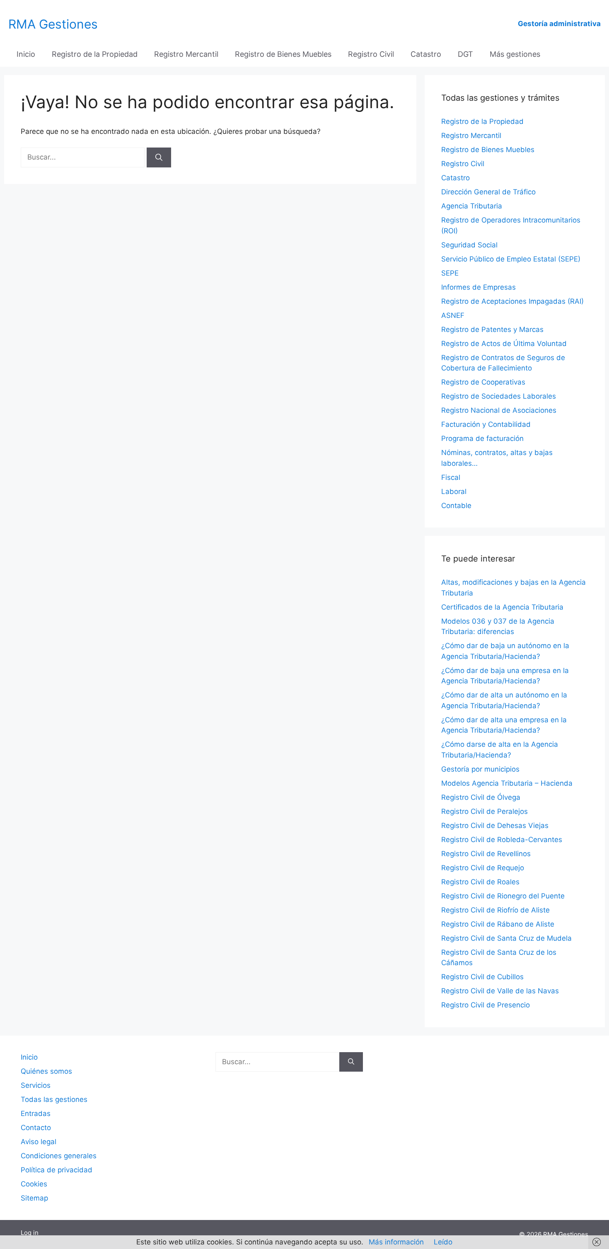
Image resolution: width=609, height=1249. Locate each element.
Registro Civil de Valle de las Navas (500, 991)
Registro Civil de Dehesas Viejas (495, 825)
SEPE (450, 273)
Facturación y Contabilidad (486, 424)
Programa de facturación (482, 438)
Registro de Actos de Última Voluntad (504, 343)
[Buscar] (159, 157)
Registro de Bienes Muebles (283, 54)
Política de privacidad (56, 1170)
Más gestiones (515, 54)
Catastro (426, 54)
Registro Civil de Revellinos (486, 854)
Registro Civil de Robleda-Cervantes (501, 839)
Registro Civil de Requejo (482, 868)
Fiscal (450, 477)
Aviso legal (38, 1142)
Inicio (26, 54)
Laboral (453, 491)
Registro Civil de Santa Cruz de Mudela (506, 938)
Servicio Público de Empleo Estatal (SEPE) (510, 259)
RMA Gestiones (53, 24)
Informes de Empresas (478, 287)
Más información (396, 1242)
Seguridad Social (469, 245)
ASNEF (452, 315)
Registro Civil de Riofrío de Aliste (495, 910)
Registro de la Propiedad (95, 54)
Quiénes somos (46, 1071)
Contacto (36, 1127)
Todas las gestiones (54, 1099)
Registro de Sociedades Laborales (498, 396)
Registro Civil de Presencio (485, 1005)
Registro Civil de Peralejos (484, 811)
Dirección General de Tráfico (488, 192)
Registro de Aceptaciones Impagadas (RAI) (512, 301)
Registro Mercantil (186, 54)
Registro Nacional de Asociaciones (498, 410)
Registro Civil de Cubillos (482, 977)
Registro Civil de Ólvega (480, 797)
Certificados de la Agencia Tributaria (502, 607)
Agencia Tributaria (471, 206)
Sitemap (34, 1198)
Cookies (34, 1184)
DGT (465, 54)
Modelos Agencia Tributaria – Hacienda (507, 783)
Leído (443, 1242)
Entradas (36, 1113)
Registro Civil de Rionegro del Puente (503, 896)
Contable (456, 505)
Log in (30, 1233)
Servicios (36, 1085)
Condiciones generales (59, 1156)
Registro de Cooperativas (483, 382)
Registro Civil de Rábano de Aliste (497, 924)
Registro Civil (371, 54)
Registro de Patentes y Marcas (492, 329)
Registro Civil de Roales (480, 882)
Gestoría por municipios (480, 769)
